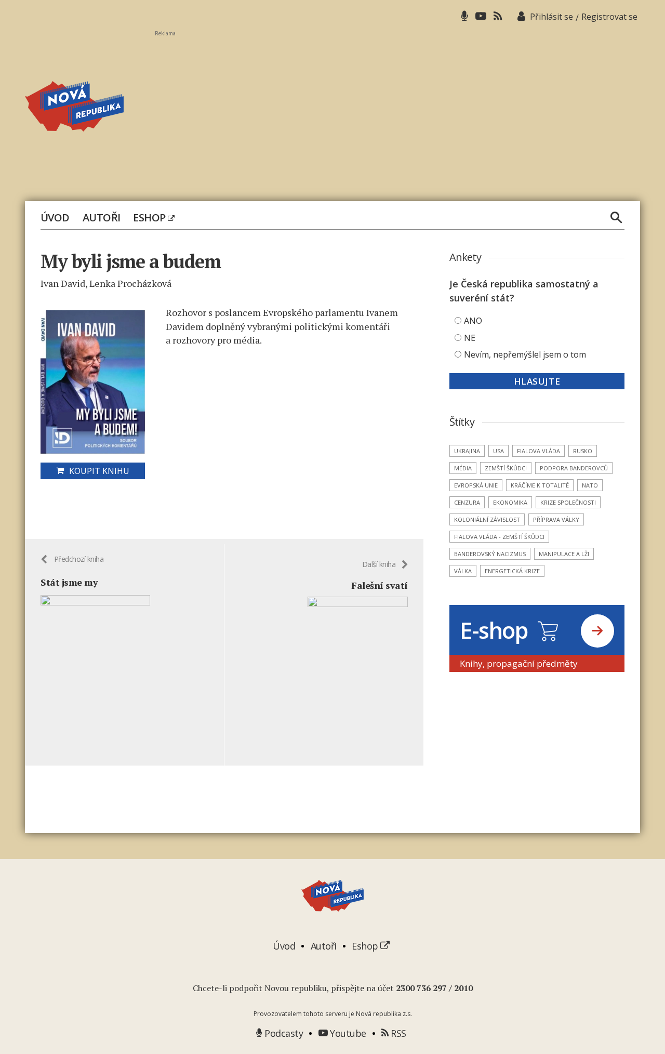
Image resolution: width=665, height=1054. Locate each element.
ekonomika (510, 502)
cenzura (467, 502)
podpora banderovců (574, 468)
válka (463, 571)
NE (469, 338)
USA (498, 451)
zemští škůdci (506, 468)
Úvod (55, 218)
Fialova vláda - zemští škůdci (499, 537)
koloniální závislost (487, 519)
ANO (473, 320)
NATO (590, 485)
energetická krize (512, 571)
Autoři (102, 218)
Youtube (347, 1033)
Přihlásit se (551, 16)
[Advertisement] (397, 109)
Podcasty (282, 1033)
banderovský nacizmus (490, 554)
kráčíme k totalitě (540, 485)
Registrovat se (609, 16)
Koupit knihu (99, 471)
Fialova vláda (538, 451)
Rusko (582, 451)
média (463, 468)
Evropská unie (476, 485)
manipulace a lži (564, 554)
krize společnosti (568, 502)
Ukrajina (467, 451)
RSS (397, 1033)
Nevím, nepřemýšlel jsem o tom (525, 354)
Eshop (150, 218)
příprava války (556, 519)
